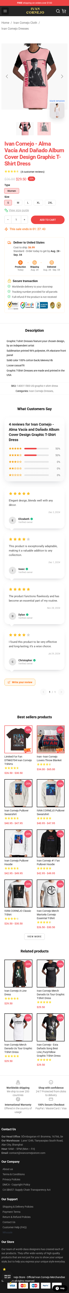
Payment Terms (11, 1211)
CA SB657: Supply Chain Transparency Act (27, 1189)
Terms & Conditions (14, 1174)
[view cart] (64, 11)
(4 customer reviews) (33, 171)
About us (8, 1169)
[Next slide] (62, 76)
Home (5, 22)
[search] (58, 11)
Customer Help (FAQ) (15, 1227)
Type (7, 185)
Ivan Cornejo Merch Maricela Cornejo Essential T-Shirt (48, 914)
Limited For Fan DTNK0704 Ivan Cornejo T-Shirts (18, 760)
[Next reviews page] (61, 692)
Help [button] (62, 1288)
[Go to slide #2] (44, 128)
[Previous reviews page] (43, 692)
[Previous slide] (7, 76)
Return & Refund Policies (17, 1217)
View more (34, 936)
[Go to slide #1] (25, 128)
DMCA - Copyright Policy (16, 1184)
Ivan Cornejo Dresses (15, 28)
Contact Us (9, 1222)
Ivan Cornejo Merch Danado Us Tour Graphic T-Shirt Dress (51, 994)
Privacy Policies (11, 1179)
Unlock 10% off (7, 1277)
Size (6, 196)
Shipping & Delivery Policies (18, 1206)
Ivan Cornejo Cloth (25, 22)
